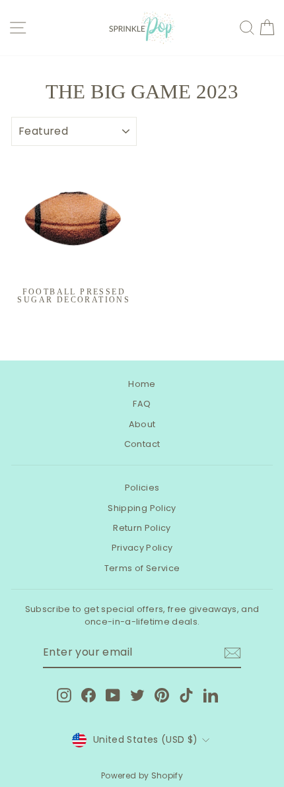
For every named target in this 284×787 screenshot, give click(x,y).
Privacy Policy (142, 547)
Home (141, 384)
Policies (142, 487)
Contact (142, 444)
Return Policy (142, 527)
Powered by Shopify (142, 775)
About (142, 424)
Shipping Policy (142, 508)
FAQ (142, 403)
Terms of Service (142, 568)
